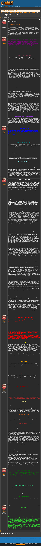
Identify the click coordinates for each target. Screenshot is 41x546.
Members (17, 6)
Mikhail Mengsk (3, 15)
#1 (39, 19)
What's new (11, 6)
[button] (14, 6)
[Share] (38, 19)
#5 (39, 315)
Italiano (7, 538)
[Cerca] (39, 6)
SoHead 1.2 (3, 538)
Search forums (6, 8)
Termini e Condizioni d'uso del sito (21, 538)
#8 (39, 505)
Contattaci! (13, 538)
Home (2, 6)
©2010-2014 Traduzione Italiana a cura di (20, 540)
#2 (39, 36)
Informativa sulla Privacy (30, 538)
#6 (39, 384)
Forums (6, 6)
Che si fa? (15, 10)
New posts (2, 8)
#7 (39, 468)
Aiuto (35, 538)
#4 (39, 177)
